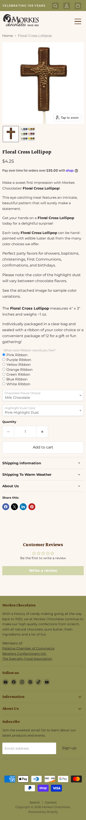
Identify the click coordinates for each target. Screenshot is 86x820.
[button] (11, 134)
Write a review (43, 570)
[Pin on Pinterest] (31, 506)
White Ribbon (18, 384)
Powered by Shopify (43, 812)
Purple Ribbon (18, 360)
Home (7, 36)
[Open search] (55, 6)
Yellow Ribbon (18, 364)
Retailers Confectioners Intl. (24, 654)
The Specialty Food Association (27, 659)
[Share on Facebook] (5, 506)
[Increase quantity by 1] (42, 432)
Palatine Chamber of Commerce (28, 648)
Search (35, 802)
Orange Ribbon (19, 369)
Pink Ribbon (17, 355)
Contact (51, 802)
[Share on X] (14, 506)
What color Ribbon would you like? (29, 350)
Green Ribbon (18, 374)
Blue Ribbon (17, 379)
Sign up (69, 748)
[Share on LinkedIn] (23, 506)
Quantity (9, 422)
